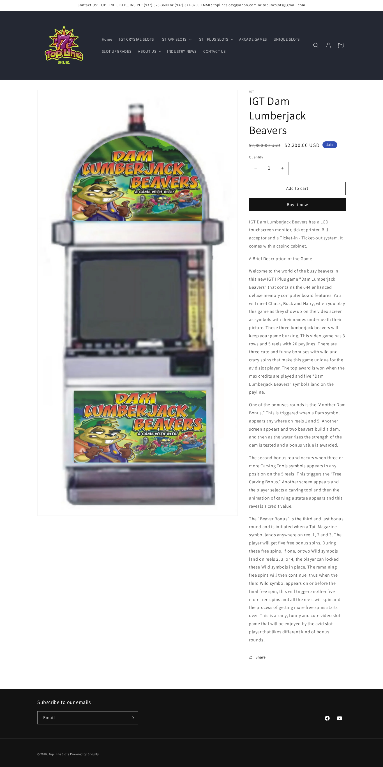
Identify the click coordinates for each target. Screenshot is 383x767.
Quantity (256, 157)
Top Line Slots (59, 754)
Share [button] (260, 657)
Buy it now (297, 204)
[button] (175, 39)
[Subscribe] (132, 717)
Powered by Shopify (84, 754)
